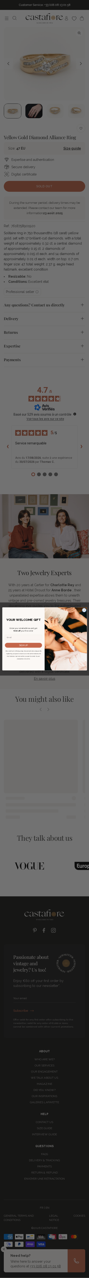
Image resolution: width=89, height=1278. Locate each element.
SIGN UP (23, 645)
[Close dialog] (84, 610)
